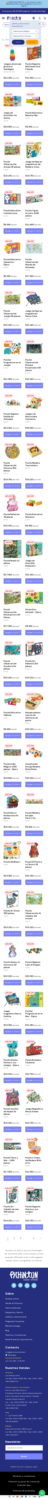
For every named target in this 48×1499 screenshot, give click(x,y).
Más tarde (32, 42)
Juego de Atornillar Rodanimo (30, 563)
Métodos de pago (12, 1326)
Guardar (18, 42)
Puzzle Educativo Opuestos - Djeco (12, 262)
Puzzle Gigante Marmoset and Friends (32, 67)
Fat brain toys (9, 72)
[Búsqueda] (43, 25)
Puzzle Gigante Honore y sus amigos (32, 1209)
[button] (45, 19)
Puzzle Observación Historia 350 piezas (10, 467)
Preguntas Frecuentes (14, 1321)
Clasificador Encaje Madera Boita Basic (32, 767)
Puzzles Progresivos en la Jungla (12, 362)
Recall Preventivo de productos (18, 1339)
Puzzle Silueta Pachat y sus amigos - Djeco (11, 1063)
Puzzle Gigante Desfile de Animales (11, 417)
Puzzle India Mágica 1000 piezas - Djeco (11, 767)
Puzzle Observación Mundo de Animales (31, 263)
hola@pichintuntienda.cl (15, 1352)
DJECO (27, 72)
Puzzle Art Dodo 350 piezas (12, 912)
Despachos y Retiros (14, 1312)
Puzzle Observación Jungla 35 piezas (12, 314)
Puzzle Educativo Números (34, 515)
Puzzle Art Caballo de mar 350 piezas (11, 1209)
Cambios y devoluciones (16, 1317)
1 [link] (7, 1238)
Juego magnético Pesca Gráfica (12, 1014)
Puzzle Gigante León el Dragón (32, 963)
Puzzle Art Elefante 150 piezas (31, 664)
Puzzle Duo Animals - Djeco (33, 611)
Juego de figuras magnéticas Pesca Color (33, 314)
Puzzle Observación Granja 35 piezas (12, 164)
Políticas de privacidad (24, 1490)
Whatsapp (12, 1355)
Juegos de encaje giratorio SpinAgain (12, 67)
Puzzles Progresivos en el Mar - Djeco (33, 1014)
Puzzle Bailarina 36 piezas (12, 515)
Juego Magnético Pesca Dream (34, 1110)
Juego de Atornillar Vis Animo (10, 115)
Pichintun (20, 1467)
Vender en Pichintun (14, 1303)
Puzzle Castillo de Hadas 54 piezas (11, 1111)
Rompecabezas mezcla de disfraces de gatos (32, 716)
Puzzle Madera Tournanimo (32, 464)
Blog (7, 1331)
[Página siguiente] (40, 1238)
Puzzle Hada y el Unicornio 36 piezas (12, 965)
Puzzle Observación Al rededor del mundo (33, 915)
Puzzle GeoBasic (12, 862)
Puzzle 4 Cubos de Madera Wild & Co (33, 1160)
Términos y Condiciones (15, 1335)
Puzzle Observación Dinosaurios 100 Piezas (12, 613)
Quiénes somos (12, 1299)
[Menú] (4, 18)
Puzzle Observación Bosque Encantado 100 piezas (33, 365)
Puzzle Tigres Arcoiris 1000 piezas (32, 213)
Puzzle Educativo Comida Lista (12, 212)
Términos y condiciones (24, 1476)
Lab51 (35, 1467)
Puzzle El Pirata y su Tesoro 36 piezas (33, 864)
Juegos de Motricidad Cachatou (31, 417)
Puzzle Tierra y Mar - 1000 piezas (11, 1160)
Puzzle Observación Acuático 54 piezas (10, 665)
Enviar (24, 1456)
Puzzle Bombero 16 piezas (33, 1061)
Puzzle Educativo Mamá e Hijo (34, 114)
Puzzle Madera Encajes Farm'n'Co (32, 815)
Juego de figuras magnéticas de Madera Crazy (33, 164)
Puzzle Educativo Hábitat (12, 714)
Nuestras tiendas (17, 1368)
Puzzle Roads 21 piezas (12, 562)
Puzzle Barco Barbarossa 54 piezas (11, 815)
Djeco (6, 267)
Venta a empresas (13, 1308)
